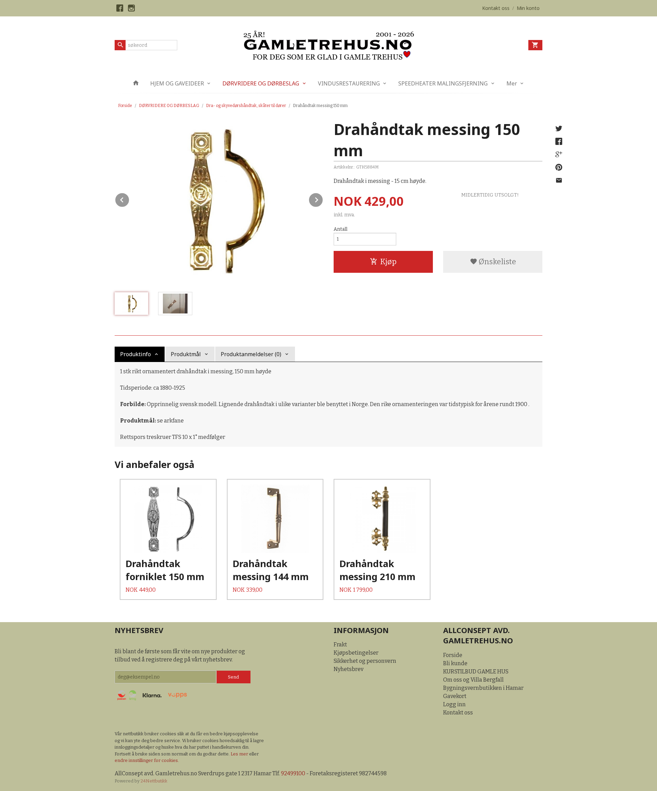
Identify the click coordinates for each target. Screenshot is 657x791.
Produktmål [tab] (186, 354)
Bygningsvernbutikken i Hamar (483, 688)
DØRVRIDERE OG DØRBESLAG (260, 83)
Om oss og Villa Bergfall (473, 679)
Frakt (340, 644)
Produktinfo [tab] (135, 354)
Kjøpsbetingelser (356, 652)
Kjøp (388, 261)
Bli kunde (455, 663)
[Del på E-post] (559, 180)
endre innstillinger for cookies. (147, 760)
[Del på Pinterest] (559, 167)
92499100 (293, 773)
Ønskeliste (496, 261)
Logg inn (454, 704)
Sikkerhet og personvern (365, 661)
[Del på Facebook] (559, 141)
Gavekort (454, 696)
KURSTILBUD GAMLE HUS (475, 671)
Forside (125, 105)
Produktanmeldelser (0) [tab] (251, 354)
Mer (511, 83)
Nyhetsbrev (348, 669)
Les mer (240, 753)
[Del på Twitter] (559, 128)
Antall (340, 229)
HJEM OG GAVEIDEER (177, 83)
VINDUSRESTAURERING (349, 83)
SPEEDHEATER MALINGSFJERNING (443, 83)
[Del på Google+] (559, 154)
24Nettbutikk (154, 780)
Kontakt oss (458, 712)
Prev (129, 198)
